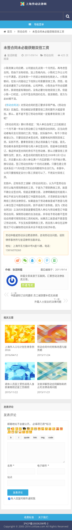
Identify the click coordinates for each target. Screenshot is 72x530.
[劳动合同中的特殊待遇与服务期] (52, 342)
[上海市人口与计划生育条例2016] (20, 342)
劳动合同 (22, 31)
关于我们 (43, 517)
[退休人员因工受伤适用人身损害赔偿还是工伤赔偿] (20, 379)
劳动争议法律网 (36, 6)
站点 (9, 477)
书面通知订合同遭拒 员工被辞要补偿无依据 (34, 294)
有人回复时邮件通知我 (23, 498)
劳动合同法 (12, 105)
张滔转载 (12, 55)
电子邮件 (43, 465)
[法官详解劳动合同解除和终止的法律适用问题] (52, 379)
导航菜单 (39, 24)
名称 (10, 465)
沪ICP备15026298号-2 (36, 523)
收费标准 (29, 517)
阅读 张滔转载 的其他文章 (28, 285)
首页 (9, 31)
